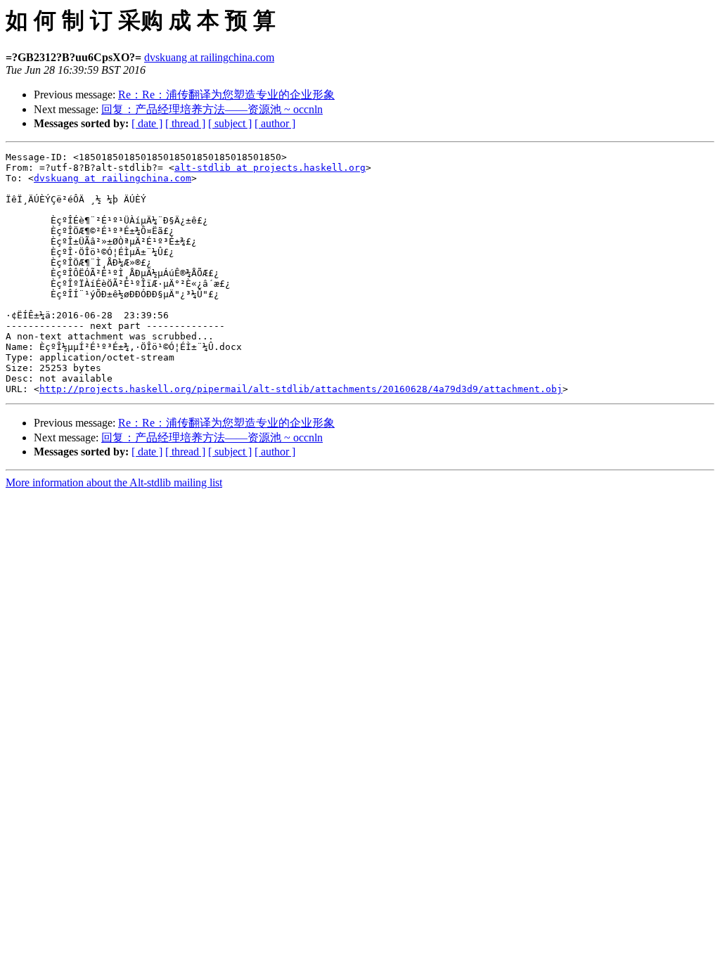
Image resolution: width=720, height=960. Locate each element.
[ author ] (275, 123)
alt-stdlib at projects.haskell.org (270, 167)
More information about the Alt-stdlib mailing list (114, 482)
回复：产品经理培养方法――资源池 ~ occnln (212, 109)
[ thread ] (185, 123)
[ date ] (146, 123)
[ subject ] (230, 123)
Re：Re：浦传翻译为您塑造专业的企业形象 (226, 94)
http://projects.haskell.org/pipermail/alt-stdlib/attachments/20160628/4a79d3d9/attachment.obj (300, 389)
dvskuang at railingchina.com (209, 57)
